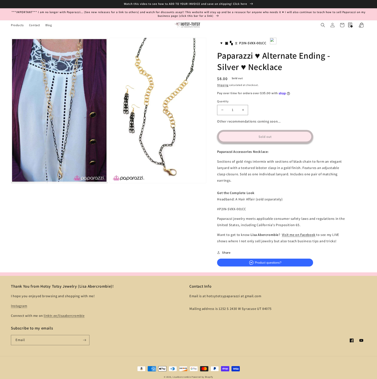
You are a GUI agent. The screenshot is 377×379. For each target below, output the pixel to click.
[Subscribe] (84, 340)
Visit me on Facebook (298, 234)
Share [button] (226, 252)
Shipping (222, 85)
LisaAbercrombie (182, 377)
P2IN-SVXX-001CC (252, 43)
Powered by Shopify (202, 377)
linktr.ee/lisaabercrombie (64, 315)
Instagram (19, 306)
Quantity (222, 101)
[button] (323, 25)
